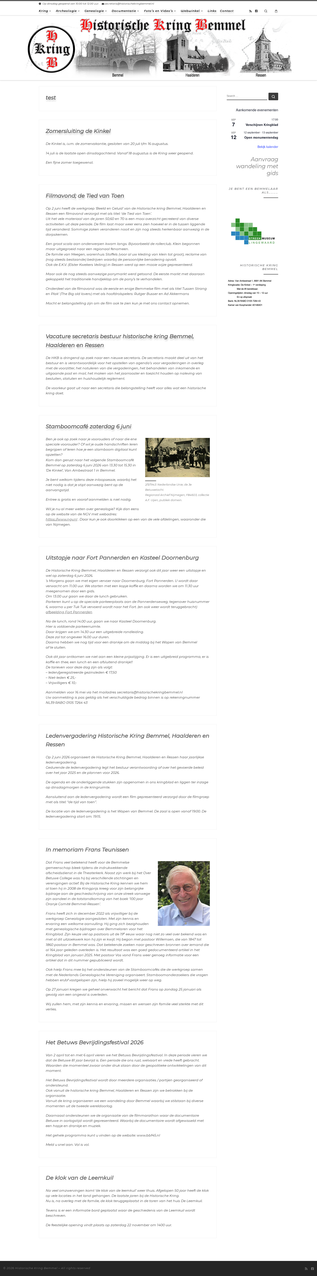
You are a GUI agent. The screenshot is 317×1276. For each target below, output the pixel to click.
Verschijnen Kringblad (262, 124)
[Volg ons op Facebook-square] (256, 11)
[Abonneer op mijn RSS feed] (250, 11)
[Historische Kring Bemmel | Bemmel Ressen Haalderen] (158, 47)
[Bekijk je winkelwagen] (276, 11)
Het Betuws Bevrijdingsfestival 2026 (94, 1042)
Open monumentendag (261, 137)
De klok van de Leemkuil (79, 1177)
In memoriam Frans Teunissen (87, 849)
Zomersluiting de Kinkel (78, 131)
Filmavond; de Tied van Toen (85, 195)
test (51, 97)
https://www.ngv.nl (61, 519)
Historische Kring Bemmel (36, 1268)
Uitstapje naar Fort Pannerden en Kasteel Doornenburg (122, 557)
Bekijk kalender (267, 146)
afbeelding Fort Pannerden (69, 612)
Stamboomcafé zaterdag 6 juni (88, 426)
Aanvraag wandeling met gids (257, 166)
